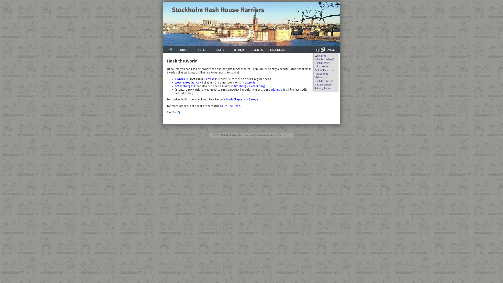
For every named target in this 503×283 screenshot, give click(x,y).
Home (183, 50)
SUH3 (220, 50)
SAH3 (202, 50)
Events (257, 50)
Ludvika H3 (182, 79)
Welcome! (320, 55)
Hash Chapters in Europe (242, 99)
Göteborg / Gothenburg (249, 86)
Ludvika (209, 79)
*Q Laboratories (265, 135)
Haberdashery (323, 84)
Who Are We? (323, 66)
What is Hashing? (325, 59)
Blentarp (277, 89)
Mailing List (321, 77)
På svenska (321, 73)
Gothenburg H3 (185, 86)
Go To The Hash (230, 106)
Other (239, 50)
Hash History (322, 63)
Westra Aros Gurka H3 (189, 82)
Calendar (277, 50)
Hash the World (324, 81)
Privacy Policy (323, 88)
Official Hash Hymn (326, 70)
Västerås (250, 82)
